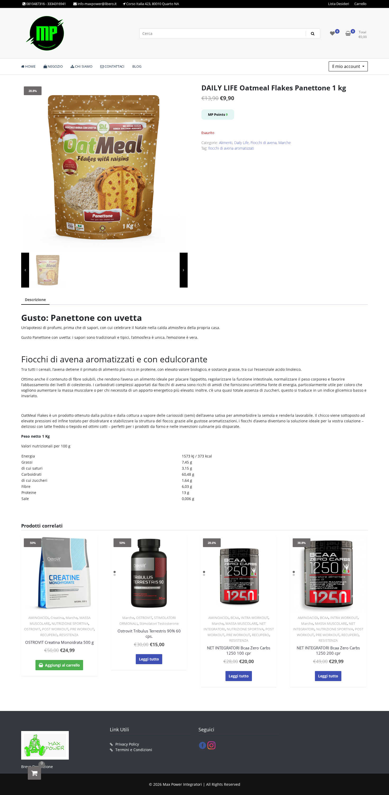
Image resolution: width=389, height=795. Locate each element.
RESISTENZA (68, 634)
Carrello (360, 3)
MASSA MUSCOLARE (241, 623)
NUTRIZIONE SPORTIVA (70, 623)
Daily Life (241, 142)
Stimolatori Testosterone (159, 623)
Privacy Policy (127, 744)
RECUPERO (48, 634)
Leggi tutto (149, 659)
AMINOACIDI (38, 617)
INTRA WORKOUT (254, 617)
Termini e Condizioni (133, 749)
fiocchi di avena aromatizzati (231, 148)
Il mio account (346, 66)
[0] (34, 773)
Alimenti (225, 142)
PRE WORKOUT (82, 629)
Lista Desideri (338, 3)
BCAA (234, 617)
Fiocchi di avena (264, 142)
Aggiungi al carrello (62, 665)
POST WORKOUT (55, 629)
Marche (284, 142)
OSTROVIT (32, 629)
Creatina (57, 617)
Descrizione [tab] (35, 299)
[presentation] (25, 270)
